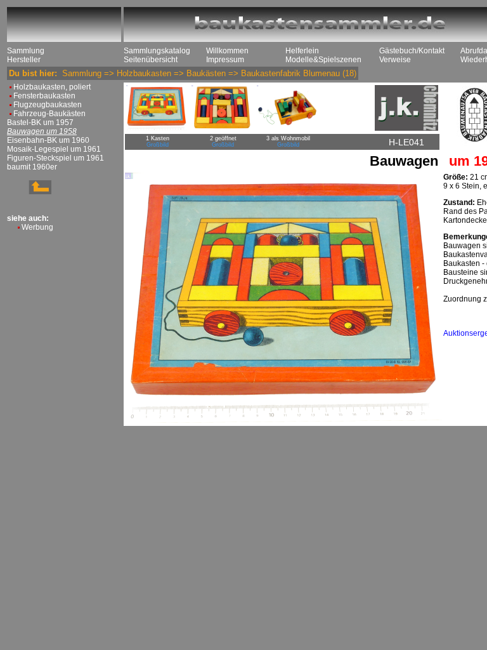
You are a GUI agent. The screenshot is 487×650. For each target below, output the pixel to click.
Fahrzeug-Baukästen (49, 113)
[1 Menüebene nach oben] (29, 191)
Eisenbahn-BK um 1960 (48, 140)
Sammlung (25, 50)
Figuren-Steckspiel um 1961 (55, 158)
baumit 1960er (32, 166)
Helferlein (302, 50)
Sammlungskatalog (157, 50)
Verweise (395, 59)
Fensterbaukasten (44, 95)
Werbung (37, 227)
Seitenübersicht (151, 59)
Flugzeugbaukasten (47, 104)
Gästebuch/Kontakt (412, 50)
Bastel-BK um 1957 (40, 122)
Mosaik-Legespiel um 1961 (54, 149)
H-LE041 (406, 142)
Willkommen (227, 50)
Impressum (225, 59)
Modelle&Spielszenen (323, 59)
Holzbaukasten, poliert (52, 87)
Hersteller (24, 59)
